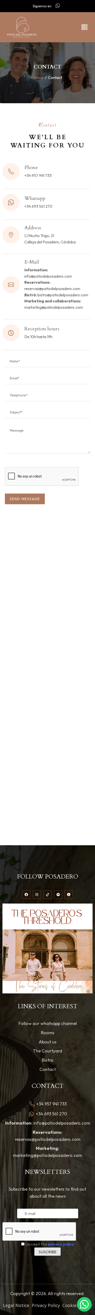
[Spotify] (58, 894)
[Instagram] (37, 894)
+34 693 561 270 (38, 206)
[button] (84, 1304)
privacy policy (61, 1244)
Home (38, 77)
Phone (31, 167)
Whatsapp (34, 198)
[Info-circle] (69, 894)
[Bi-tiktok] (47, 894)
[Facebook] (26, 894)
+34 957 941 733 (38, 175)
